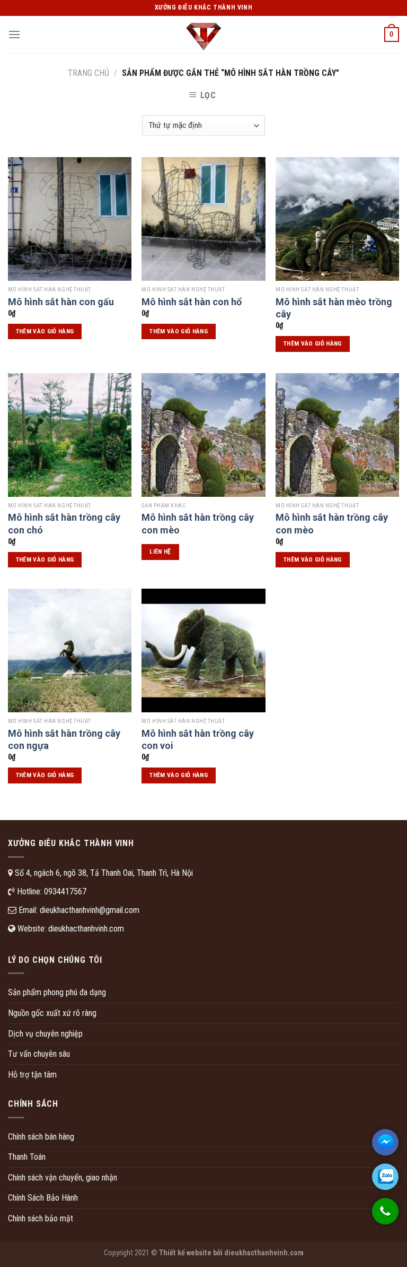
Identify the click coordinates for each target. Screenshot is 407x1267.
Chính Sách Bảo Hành (43, 1198)
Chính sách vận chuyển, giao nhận (62, 1178)
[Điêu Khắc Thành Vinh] (204, 34)
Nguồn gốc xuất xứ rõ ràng (52, 1013)
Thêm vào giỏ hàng (45, 331)
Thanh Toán (27, 1157)
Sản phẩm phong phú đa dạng (57, 992)
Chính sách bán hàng (41, 1137)
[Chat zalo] (385, 1176)
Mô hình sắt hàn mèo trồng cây (334, 308)
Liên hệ (160, 551)
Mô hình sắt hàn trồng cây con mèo (197, 523)
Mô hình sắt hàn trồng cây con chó (64, 523)
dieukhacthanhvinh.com (86, 929)
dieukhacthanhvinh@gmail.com (89, 910)
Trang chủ (88, 73)
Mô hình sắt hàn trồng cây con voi (197, 739)
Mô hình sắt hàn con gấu (61, 301)
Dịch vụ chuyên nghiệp (45, 1034)
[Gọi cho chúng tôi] (385, 1216)
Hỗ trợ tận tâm (32, 1075)
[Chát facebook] (385, 1142)
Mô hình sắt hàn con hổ (191, 301)
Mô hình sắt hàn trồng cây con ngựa (64, 739)
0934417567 (65, 891)
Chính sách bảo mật (40, 1218)
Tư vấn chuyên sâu (39, 1054)
